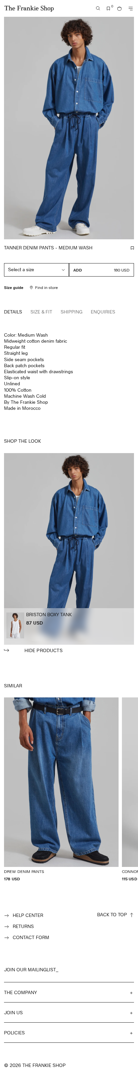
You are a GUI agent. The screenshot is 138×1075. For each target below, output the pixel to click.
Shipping (71, 311)
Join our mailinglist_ (31, 969)
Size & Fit (41, 311)
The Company (20, 992)
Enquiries (103, 311)
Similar (13, 685)
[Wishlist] (108, 8)
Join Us (13, 1012)
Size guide (13, 287)
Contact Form (31, 937)
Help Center (28, 915)
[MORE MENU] (130, 8)
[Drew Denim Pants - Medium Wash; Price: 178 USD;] (61, 789)
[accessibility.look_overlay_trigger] (69, 553)
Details (13, 311)
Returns (23, 926)
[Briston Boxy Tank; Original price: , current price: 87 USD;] (15, 626)
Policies (14, 1032)
